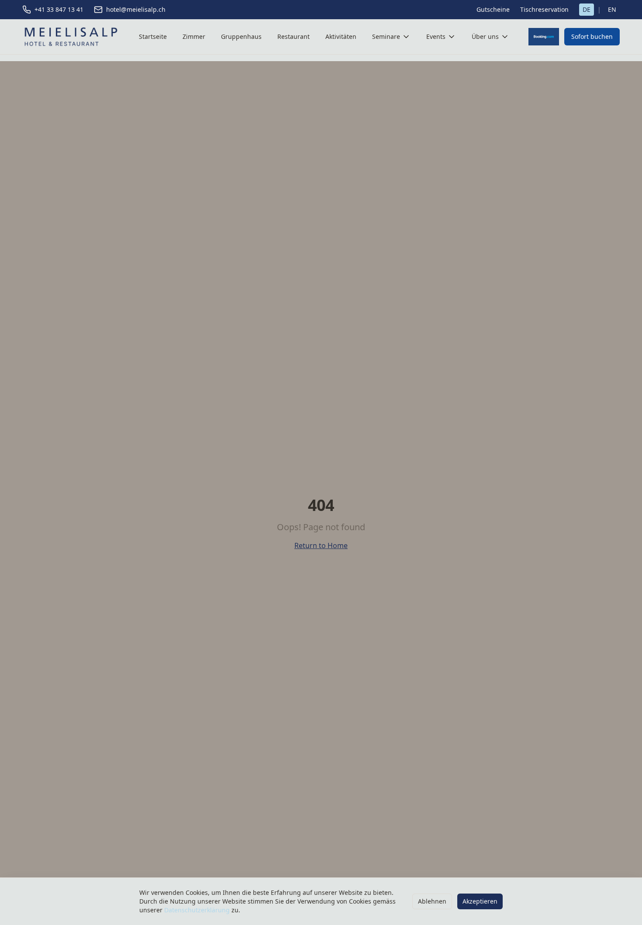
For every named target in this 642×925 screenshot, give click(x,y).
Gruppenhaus (241, 36)
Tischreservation (544, 9)
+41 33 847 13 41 (59, 9)
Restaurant (293, 36)
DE (586, 9)
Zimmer (194, 36)
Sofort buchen (592, 36)
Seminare (386, 36)
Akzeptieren (480, 901)
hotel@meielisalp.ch (136, 9)
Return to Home (321, 545)
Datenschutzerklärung (197, 910)
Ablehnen (432, 901)
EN (612, 9)
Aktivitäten (340, 36)
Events (435, 36)
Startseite (153, 36)
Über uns (485, 36)
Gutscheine (493, 9)
